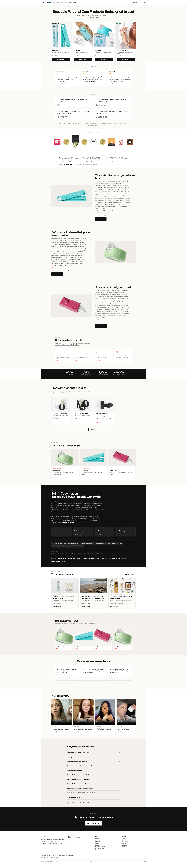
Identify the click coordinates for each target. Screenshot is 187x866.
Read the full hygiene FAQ (69, 164)
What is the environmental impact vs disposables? (80, 788)
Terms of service (125, 843)
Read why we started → (68, 522)
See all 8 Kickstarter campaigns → (71, 558)
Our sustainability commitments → (90, 558)
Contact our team (84, 802)
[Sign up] (90, 840)
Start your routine (93, 823)
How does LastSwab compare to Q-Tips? (78, 775)
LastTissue (112, 83)
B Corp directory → (121, 558)
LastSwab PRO (98, 840)
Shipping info (125, 838)
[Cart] (145, 2)
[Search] (138, 2)
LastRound (86, 83)
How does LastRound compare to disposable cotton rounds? (83, 783)
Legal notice (124, 845)
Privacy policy (125, 841)
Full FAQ (77, 802)
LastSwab (97, 838)
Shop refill (111, 219)
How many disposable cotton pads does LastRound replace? (83, 766)
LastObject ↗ (56, 861)
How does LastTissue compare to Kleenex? (78, 779)
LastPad (97, 845)
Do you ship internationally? (74, 797)
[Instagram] (145, 861)
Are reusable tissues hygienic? (75, 770)
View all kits (93, 429)
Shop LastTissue (101, 326)
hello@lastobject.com (52, 857)
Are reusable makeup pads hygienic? (77, 761)
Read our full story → (56, 558)
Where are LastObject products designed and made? (81, 792)
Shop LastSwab (101, 219)
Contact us (124, 846)
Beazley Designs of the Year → (58, 561)
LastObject (46, 861)
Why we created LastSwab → (107, 558)
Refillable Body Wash (100, 846)
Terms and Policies (93, 861)
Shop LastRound (57, 274)
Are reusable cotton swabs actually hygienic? (79, 752)
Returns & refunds (126, 840)
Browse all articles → (130, 574)
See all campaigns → (93, 125)
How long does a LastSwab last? (75, 757)
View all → (97, 849)
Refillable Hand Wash (100, 848)
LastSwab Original (62, 83)
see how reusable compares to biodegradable (67, 345)
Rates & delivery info (58, 843)
